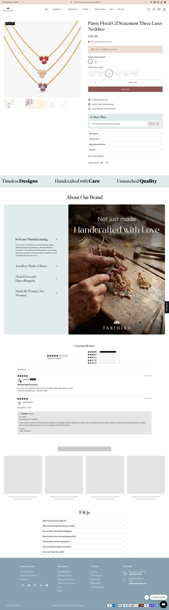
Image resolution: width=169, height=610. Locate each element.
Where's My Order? (27, 572)
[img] (22, 376)
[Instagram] (158, 2)
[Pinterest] (154, 2)
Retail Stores (95, 579)
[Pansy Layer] (109, 73)
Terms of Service (96, 575)
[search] (148, 9)
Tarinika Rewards (64, 572)
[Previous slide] (23, 2)
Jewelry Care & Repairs (66, 583)
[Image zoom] (42, 59)
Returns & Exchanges (28, 575)
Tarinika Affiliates (97, 587)
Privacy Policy (95, 583)
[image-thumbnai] (9, 104)
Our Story (93, 572)
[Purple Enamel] (90, 61)
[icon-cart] (164, 9)
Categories (57, 9)
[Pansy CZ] (117, 73)
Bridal (85, 9)
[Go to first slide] (145, 2)
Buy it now (125, 89)
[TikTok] (161, 2)
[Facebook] (151, 2)
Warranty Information (66, 579)
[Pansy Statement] (92, 73)
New (46, 9)
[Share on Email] (101, 162)
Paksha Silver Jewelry (10, 2)
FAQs (59, 587)
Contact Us (24, 579)
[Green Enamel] (96, 61)
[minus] (90, 82)
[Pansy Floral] (100, 73)
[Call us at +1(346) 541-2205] (106, 162)
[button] (133, 82)
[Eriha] (134, 73)
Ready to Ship (100, 9)
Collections (72, 9)
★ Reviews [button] (167, 307)
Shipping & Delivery (65, 575)
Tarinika (60, 605)
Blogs (60, 591)
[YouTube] (165, 2)
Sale (111, 9)
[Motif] (126, 73)
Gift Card (121, 9)
